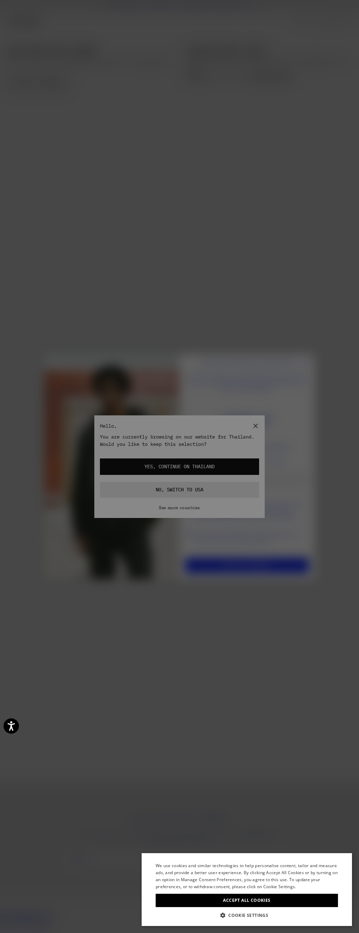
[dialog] (247, 889)
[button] (247, 915)
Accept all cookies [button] (246, 900)
